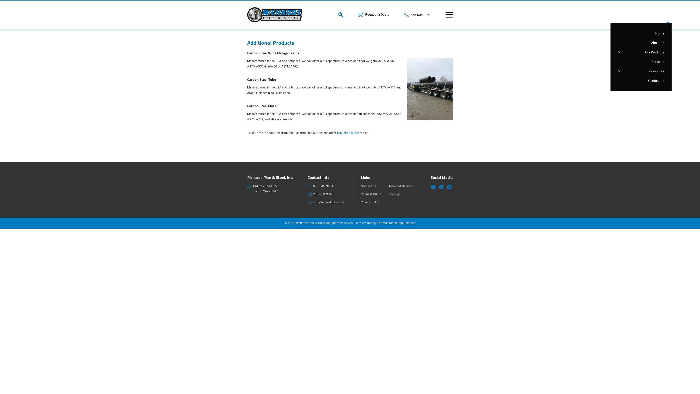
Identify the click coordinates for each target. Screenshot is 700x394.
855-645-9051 (421, 15)
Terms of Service (400, 186)
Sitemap (394, 194)
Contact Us (368, 186)
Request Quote (371, 194)
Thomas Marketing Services (396, 223)
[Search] (340, 15)
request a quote (348, 133)
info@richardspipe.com (329, 202)
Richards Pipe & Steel (310, 223)
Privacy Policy (370, 202)
